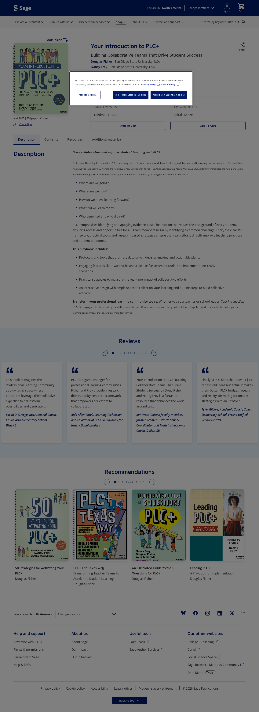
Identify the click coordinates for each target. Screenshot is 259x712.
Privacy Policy (148, 84)
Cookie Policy (168, 84)
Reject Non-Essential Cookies (130, 94)
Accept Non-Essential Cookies (169, 94)
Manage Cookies (88, 94)
